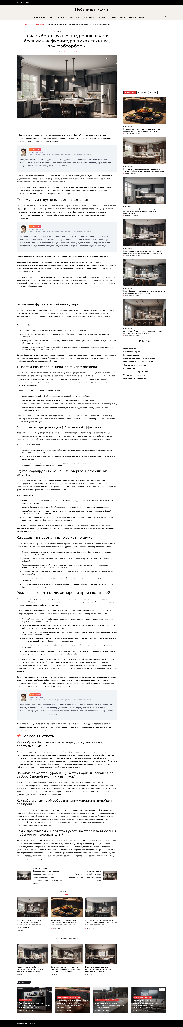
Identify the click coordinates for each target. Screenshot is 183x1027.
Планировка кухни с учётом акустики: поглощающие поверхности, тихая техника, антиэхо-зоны (29, 923)
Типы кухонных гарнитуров (135, 372)
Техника (112, 17)
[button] (163, 989)
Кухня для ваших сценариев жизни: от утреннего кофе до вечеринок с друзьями (98, 969)
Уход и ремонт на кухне (134, 375)
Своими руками (136, 17)
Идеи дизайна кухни (132, 348)
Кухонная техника (131, 355)
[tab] (130, 92)
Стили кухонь (127, 126)
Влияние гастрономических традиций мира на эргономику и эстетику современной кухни (65, 922)
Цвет (78, 17)
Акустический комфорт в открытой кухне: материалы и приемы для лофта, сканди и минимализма (141, 211)
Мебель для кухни (91, 9)
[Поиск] (165, 17)
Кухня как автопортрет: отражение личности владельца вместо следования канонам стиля (142, 252)
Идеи (52, 17)
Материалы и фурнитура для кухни (139, 358)
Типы (70, 17)
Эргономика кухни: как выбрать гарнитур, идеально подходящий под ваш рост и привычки (65, 969)
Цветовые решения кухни (134, 378)
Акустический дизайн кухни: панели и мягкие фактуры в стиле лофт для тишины (142, 332)
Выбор (102, 17)
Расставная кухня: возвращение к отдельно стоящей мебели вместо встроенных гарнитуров (143, 170)
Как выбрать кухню (71, 31)
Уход (122, 17)
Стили (61, 17)
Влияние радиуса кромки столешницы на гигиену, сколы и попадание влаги (71, 1005)
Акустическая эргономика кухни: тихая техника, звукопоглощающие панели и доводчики (101, 922)
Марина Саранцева (55, 51)
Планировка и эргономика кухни (138, 362)
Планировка (40, 17)
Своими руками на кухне (134, 365)
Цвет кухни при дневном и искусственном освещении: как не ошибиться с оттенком (148, 1005)
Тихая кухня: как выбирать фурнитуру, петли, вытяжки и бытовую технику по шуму (30, 969)
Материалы (90, 17)
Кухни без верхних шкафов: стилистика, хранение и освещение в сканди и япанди (144, 292)
